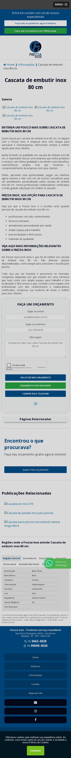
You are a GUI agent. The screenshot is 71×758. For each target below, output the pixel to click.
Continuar (35, 750)
